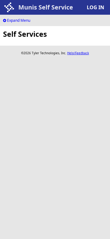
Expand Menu (18, 20)
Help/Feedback (78, 53)
